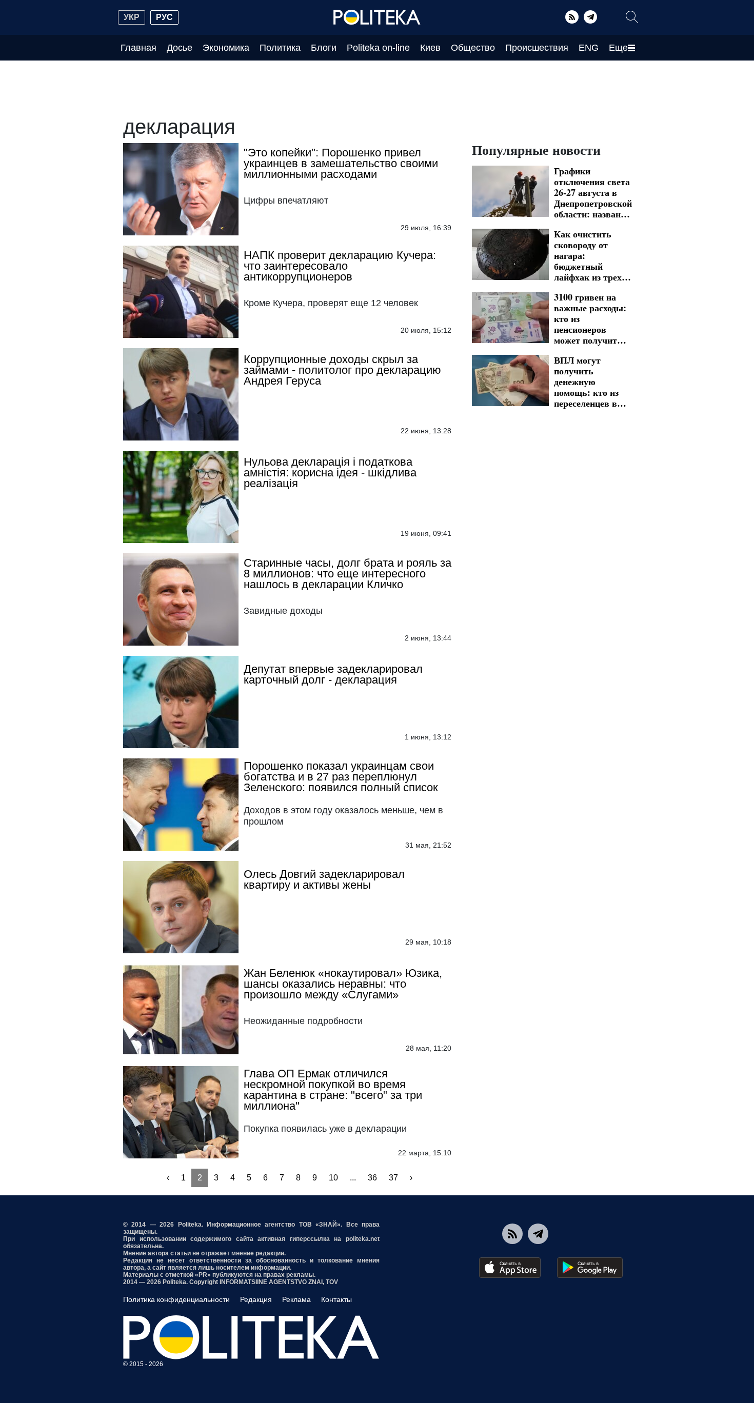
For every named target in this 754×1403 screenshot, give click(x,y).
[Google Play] (590, 1267)
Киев (430, 48)
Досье (179, 48)
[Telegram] (590, 17)
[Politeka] (377, 17)
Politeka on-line (378, 48)
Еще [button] (618, 48)
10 (333, 1177)
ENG (589, 48)
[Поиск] (632, 17)
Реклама (296, 1299)
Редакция (256, 1299)
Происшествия (536, 48)
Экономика (226, 48)
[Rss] (572, 17)
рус (164, 17)
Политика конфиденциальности (176, 1299)
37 (393, 1177)
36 (372, 1177)
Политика (280, 48)
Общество (473, 48)
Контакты (336, 1299)
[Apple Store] (510, 1267)
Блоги (323, 48)
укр (132, 17)
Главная (138, 48)
